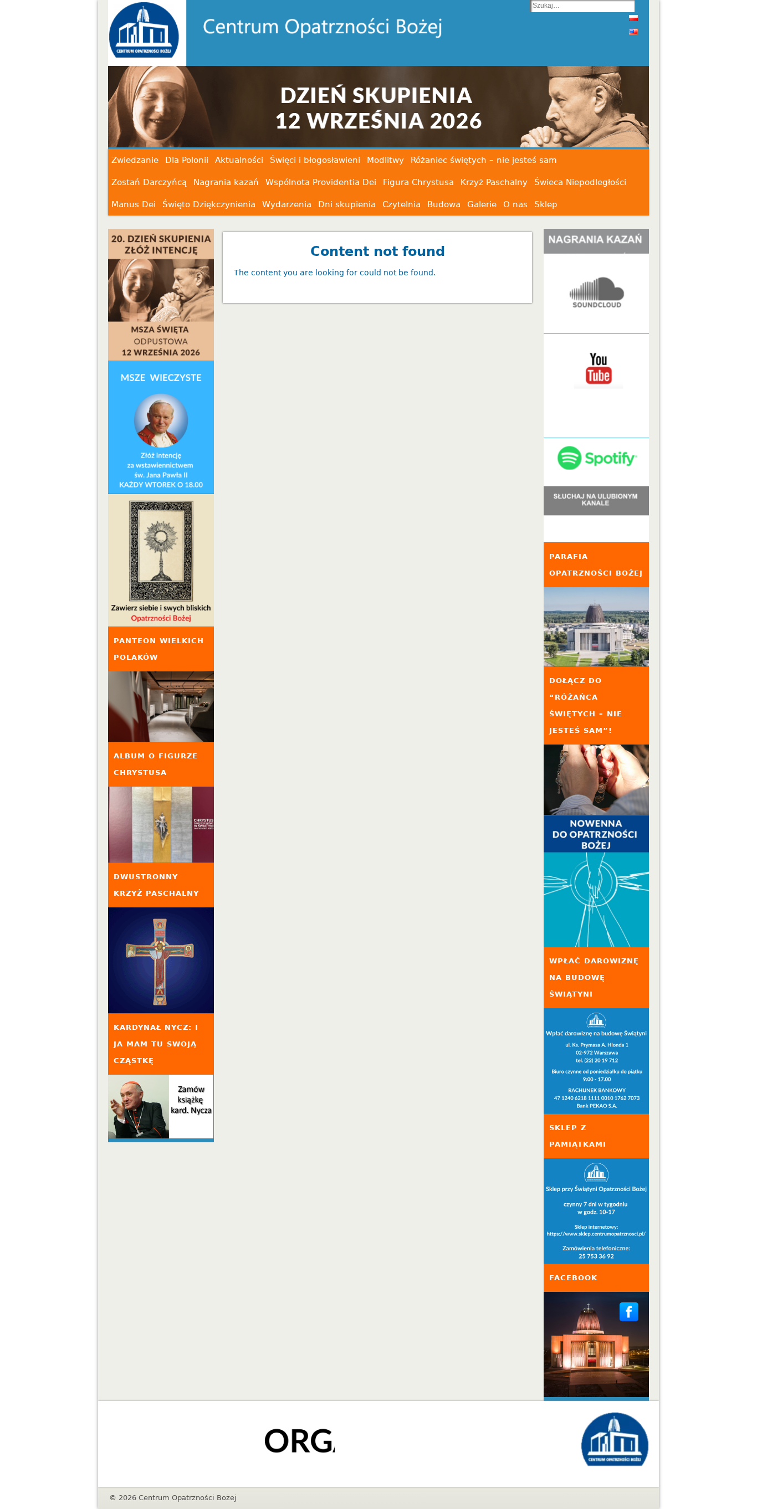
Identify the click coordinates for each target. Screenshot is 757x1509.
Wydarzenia (286, 204)
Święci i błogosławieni (315, 160)
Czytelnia (401, 204)
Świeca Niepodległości (580, 182)
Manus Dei (133, 204)
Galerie (482, 204)
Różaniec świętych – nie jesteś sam (484, 160)
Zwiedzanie (134, 160)
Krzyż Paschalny (494, 182)
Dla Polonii (186, 160)
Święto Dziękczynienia (208, 204)
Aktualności (239, 160)
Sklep (545, 204)
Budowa (444, 204)
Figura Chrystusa (418, 182)
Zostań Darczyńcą (149, 182)
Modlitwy (385, 160)
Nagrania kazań (226, 182)
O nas (515, 204)
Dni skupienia (347, 204)
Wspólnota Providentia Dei (320, 182)
